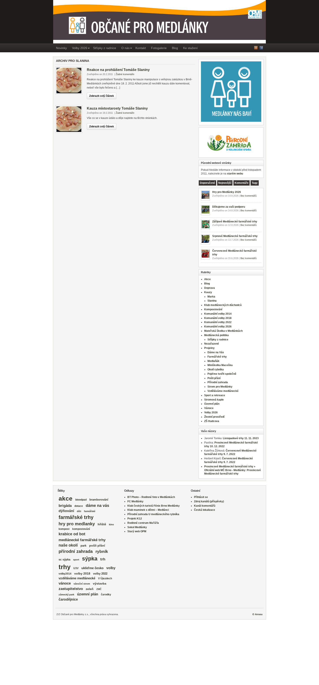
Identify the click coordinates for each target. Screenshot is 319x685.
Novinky (61, 48)
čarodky (106, 594)
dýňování (66, 511)
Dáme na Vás (215, 352)
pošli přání (97, 545)
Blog (175, 48)
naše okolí (68, 545)
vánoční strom (82, 583)
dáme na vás (97, 505)
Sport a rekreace (214, 395)
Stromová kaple (214, 399)
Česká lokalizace (204, 509)
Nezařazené (211, 343)
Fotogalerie (159, 48)
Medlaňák (213, 361)
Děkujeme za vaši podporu (228, 206)
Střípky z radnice (104, 48)
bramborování (98, 499)
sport (76, 559)
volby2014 (65, 573)
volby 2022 (100, 573)
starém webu (235, 173)
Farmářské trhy (217, 356)
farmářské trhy (76, 517)
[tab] (207, 183)
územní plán (87, 594)
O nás (125, 48)
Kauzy (208, 292)
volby (110, 568)
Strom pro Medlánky (219, 386)
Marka (211, 296)
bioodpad (81, 499)
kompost (64, 529)
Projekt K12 (134, 518)
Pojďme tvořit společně (221, 373)
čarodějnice (68, 599)
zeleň (90, 589)
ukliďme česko (92, 568)
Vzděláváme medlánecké (222, 391)
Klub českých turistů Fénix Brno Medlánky (153, 505)
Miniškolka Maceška (220, 365)
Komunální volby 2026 (218, 326)
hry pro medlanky (77, 523)
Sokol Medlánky (137, 527)
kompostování (81, 528)
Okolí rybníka (215, 369)
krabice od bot (72, 534)
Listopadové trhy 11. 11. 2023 (241, 438)
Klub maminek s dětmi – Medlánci (148, 509)
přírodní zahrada (76, 551)
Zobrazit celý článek (101, 95)
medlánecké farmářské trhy (82, 540)
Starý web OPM (136, 531)
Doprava (209, 287)
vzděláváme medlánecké (77, 578)
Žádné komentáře (125, 74)
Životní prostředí (214, 416)
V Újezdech (105, 578)
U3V (76, 568)
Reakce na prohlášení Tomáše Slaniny (118, 70)
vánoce (65, 583)
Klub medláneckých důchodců (223, 305)
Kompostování (213, 309)
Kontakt (140, 48)
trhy (65, 566)
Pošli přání (213, 378)
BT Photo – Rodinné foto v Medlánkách (151, 497)
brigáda (65, 506)
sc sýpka (64, 559)
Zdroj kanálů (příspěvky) (209, 501)
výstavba (99, 583)
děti (79, 511)
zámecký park (66, 594)
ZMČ (99, 589)
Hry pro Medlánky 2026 (226, 192)
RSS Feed (256, 48)
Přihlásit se (201, 497)
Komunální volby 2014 (218, 313)
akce (65, 498)
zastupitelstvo (71, 589)
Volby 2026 (79, 48)
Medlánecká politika (216, 335)
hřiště (102, 524)
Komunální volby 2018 (218, 318)
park (83, 545)
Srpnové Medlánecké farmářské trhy (235, 236)
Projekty (209, 348)
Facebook (261, 48)
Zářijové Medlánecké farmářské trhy (234, 221)
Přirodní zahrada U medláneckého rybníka (153, 514)
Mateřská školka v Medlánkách (223, 330)
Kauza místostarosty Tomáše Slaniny (117, 108)
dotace (78, 505)
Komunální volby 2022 (218, 322)
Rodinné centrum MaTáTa (143, 522)
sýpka (89, 558)
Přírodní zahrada (217, 382)
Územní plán (211, 403)
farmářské (89, 511)
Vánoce (209, 408)
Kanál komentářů (204, 505)
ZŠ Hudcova (211, 421)
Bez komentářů (248, 195)
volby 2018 (82, 573)
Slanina (212, 300)
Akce (207, 279)
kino (111, 524)
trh (102, 559)
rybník (101, 551)
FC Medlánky (135, 501)
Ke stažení (190, 48)
